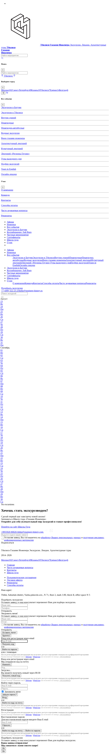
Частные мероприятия (18, 235)
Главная (11, 565)
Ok (3, 748)
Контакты (6, 200)
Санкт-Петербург (21, 90)
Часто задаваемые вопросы (14, 210)
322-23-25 (10, 290)
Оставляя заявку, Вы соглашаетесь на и (54, 538)
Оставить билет (9, 633)
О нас (9, 242)
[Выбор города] (14, 76)
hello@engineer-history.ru (31, 290)
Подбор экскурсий (10, 164)
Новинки (11, 224)
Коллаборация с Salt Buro (19, 232)
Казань (35, 90)
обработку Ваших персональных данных (61, 537)
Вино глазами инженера (13, 138)
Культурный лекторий (12, 148)
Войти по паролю (9, 649)
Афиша (10, 222)
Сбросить (6, 725)
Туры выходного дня (11, 159)
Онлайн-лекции (9, 174)
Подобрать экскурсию (12, 288)
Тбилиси (45, 90)
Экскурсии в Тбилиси (12, 112)
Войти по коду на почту (12, 703)
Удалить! (6, 636)
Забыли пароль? (9, 694)
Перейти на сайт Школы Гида (15, 527)
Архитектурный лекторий (14, 143)
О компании (7, 190)
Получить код (8, 644)
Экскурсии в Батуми (11, 107)
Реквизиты (6, 215)
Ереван (54, 90)
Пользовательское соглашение (21, 577)
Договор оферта (14, 580)
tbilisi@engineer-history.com (30, 532)
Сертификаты (13, 237)
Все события (13, 227)
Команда (5, 195)
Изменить (6, 664)
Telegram (28, 657)
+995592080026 (65, 657)
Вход (4, 697)
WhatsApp (36, 657)
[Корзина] (7, 93)
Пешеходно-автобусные (12, 128)
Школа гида (12, 240)
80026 (9, 532)
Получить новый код (11, 676)
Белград (63, 90)
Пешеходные (7, 123)
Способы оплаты (9, 205)
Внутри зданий (8, 117)
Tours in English (8, 169)
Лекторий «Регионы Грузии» (15, 153)
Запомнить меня (12, 691)
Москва (6, 90)
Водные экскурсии (10, 133)
